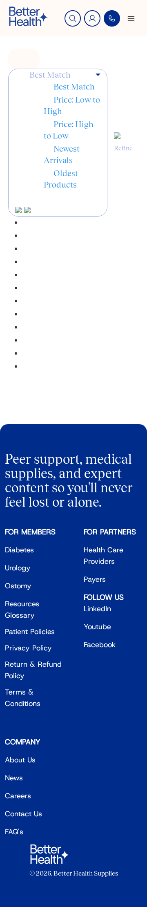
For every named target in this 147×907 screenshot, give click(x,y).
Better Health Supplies (85, 873)
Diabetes (19, 550)
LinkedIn (97, 609)
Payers (95, 579)
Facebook (100, 645)
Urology (18, 568)
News (14, 778)
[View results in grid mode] (19, 211)
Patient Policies (30, 632)
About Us (20, 760)
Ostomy (18, 586)
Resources (22, 604)
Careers (18, 796)
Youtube (97, 627)
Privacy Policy (28, 648)
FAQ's (14, 832)
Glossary (20, 615)
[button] (64, 75)
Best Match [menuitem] (74, 87)
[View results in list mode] (27, 211)
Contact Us (23, 814)
